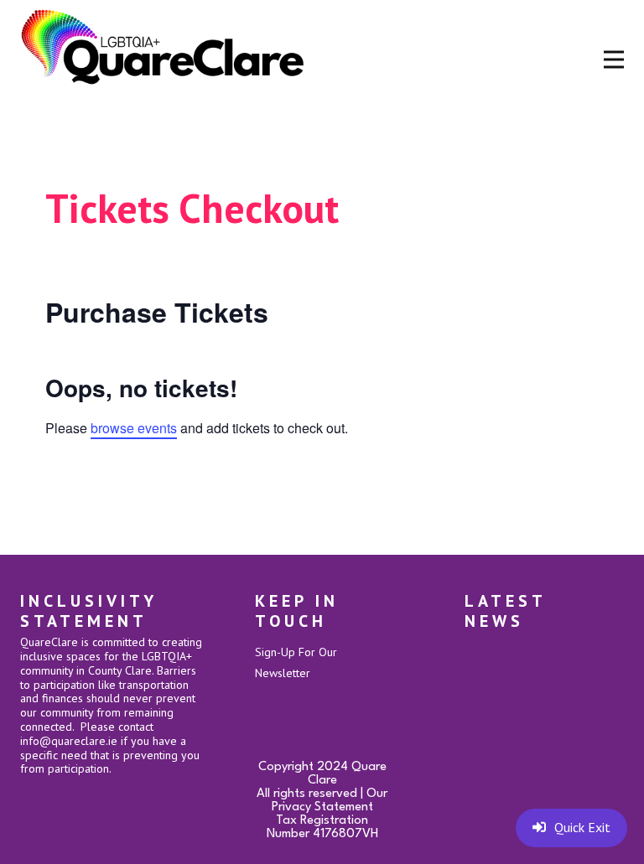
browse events (134, 427)
